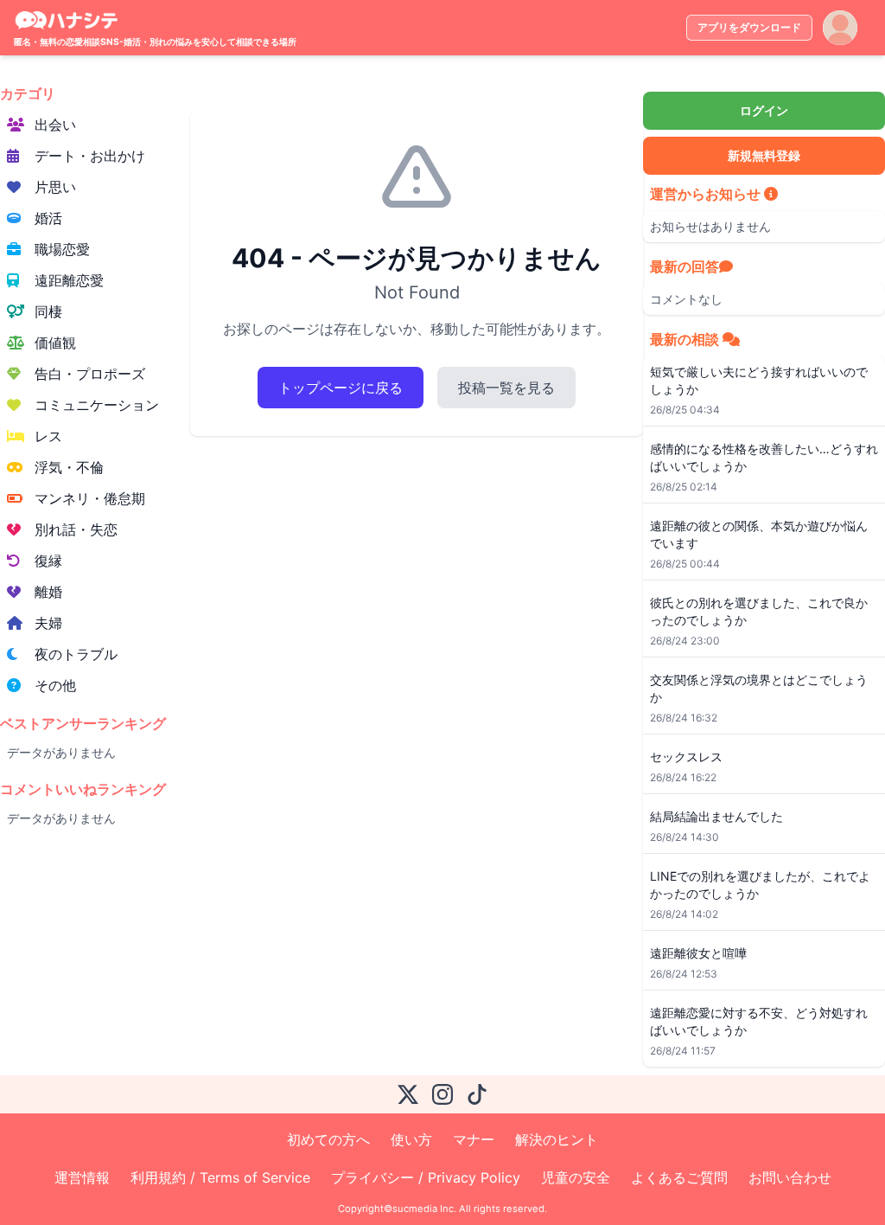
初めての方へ (328, 1139)
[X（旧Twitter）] (408, 1094)
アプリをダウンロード (749, 27)
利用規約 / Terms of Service (220, 1177)
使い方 (411, 1139)
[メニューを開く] (840, 27)
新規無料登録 (764, 155)
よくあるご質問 (679, 1177)
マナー (473, 1139)
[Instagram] (442, 1094)
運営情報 (82, 1177)
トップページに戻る (340, 387)
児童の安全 (575, 1177)
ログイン (764, 110)
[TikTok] (477, 1094)
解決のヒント (556, 1139)
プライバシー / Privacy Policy (425, 1177)
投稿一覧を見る (506, 387)
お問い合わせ (789, 1177)
